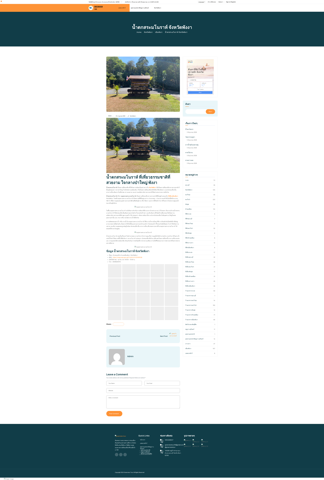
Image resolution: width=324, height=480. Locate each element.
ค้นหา (188, 104)
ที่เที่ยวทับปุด (189, 271)
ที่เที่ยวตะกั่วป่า (189, 267)
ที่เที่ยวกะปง (188, 252)
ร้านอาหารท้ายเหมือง (191, 315)
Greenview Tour (128, 472)
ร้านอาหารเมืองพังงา (191, 319)
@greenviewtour (170, 447)
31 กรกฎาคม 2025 (120, 116)
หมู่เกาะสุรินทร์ (189, 329)
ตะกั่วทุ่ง (187, 194)
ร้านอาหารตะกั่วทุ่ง (191, 300)
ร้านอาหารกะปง (190, 291)
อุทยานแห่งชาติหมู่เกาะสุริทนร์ (140, 8)
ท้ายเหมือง (188, 209)
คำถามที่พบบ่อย (212, 2)
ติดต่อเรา (221, 2)
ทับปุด (187, 204)
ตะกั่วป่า (187, 199)
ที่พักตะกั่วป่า (189, 228)
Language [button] (201, 2)
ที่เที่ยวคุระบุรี (189, 257)
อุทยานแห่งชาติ (190, 334)
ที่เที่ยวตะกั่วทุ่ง (189, 262)
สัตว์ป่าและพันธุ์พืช (190, 324)
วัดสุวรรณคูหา (190, 137)
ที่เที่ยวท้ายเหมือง (190, 276)
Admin (110, 116)
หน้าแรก (142, 440)
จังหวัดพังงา (157, 8)
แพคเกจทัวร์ (122, 8)
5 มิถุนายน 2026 (192, 132)
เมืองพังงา (158, 32)
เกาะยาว (187, 343)
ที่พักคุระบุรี (188, 219)
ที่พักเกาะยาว (189, 243)
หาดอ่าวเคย (189, 160)
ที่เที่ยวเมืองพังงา (173, 196)
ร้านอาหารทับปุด (190, 310)
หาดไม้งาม (189, 152)
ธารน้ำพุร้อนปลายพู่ (191, 145)
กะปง (186, 180)
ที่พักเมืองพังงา (189, 247)
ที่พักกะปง (188, 214)
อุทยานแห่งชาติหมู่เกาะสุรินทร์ (194, 339)
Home (139, 32)
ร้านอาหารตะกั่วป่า (191, 305)
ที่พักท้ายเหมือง (189, 238)
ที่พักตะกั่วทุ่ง (189, 223)
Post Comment (114, 413)
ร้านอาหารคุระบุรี (190, 295)
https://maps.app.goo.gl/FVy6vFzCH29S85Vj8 (127, 257)
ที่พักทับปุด (188, 233)
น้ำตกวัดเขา (189, 129)
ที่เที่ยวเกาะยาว (189, 281)
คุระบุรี (187, 185)
